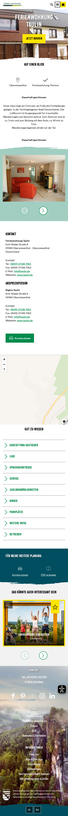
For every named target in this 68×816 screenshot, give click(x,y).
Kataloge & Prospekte (34, 735)
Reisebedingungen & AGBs (34, 778)
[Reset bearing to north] (4, 369)
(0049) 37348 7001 (20, 263)
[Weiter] (43, 210)
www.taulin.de (25, 274)
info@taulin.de (22, 271)
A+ (37, 809)
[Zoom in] (4, 359)
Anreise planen (34, 715)
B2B (34, 730)
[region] (34, 390)
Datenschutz (34, 768)
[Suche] (51, 4)
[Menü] (57, 4)
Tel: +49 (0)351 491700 (34, 676)
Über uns (34, 754)
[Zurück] (25, 210)
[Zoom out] (4, 364)
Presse (34, 725)
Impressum (34, 763)
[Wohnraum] (34, 178)
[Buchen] (63, 4)
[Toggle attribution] (64, 421)
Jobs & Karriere (34, 759)
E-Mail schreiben (34, 681)
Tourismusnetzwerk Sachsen (34, 773)
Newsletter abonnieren (34, 720)
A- (29, 809)
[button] (34, 38)
